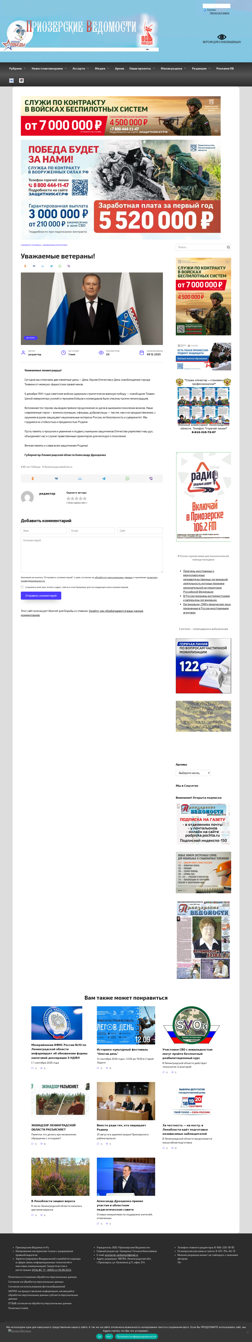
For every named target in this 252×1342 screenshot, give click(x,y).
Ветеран (30, 338)
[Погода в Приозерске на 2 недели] (219, 13)
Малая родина (171, 68)
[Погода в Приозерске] (216, 6)
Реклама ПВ (225, 68)
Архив (119, 68)
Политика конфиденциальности (136, 1336)
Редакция (199, 68)
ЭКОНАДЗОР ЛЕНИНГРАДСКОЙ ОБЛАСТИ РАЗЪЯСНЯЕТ (53, 1127)
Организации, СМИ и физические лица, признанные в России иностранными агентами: (207, 608)
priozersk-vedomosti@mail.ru (121, 1255)
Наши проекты (140, 68)
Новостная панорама (47, 68)
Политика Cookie (18, 1308)
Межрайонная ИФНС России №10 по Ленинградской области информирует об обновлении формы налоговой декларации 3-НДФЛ (59, 1051)
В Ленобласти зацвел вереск (53, 1200)
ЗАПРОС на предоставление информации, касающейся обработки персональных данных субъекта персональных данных (43, 1295)
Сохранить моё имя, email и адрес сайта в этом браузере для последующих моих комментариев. (77, 587)
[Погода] (209, 10)
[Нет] (247, 1332)
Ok (99, 1336)
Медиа (100, 68)
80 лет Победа (31, 466)
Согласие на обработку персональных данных (35, 1281)
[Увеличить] (226, 347)
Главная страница (31, 245)
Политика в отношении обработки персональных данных (42, 1276)
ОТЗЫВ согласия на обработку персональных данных (40, 1303)
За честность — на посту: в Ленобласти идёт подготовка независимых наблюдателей (185, 1129)
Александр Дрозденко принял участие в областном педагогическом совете (120, 1205)
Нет (109, 1336)
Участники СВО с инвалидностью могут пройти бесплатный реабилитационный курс (188, 1054)
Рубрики (15, 68)
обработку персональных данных (114, 577)
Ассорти (79, 68)
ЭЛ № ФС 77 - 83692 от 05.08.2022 (51, 1269)
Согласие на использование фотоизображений (36, 1286)
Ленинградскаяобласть (58, 466)
